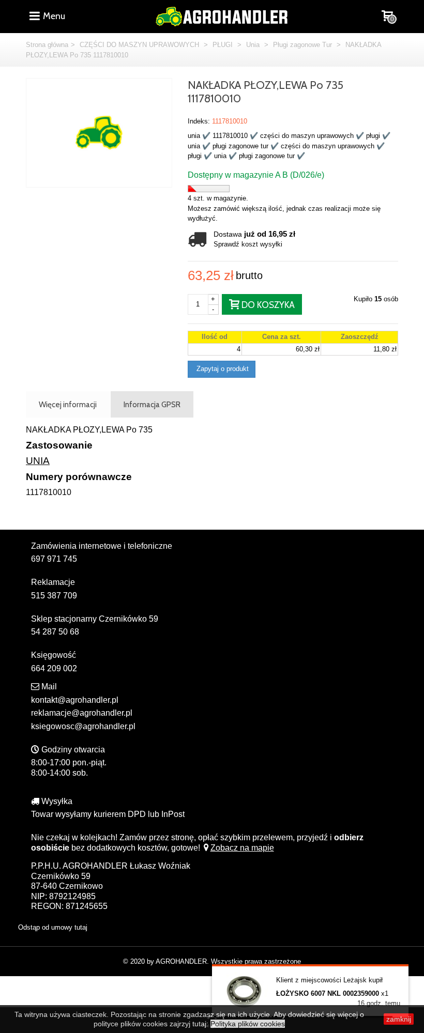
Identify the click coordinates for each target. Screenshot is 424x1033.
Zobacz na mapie (242, 847)
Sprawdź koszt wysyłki (248, 244)
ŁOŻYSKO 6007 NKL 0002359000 (327, 993)
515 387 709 (54, 595)
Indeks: (199, 121)
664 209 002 (54, 668)
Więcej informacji (68, 404)
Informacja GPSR (152, 404)
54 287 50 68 (55, 631)
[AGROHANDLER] (221, 15)
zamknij (398, 1019)
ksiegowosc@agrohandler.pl (83, 726)
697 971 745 (54, 558)
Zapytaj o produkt (221, 369)
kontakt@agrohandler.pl (74, 700)
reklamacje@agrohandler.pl (81, 712)
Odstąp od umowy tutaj (52, 927)
